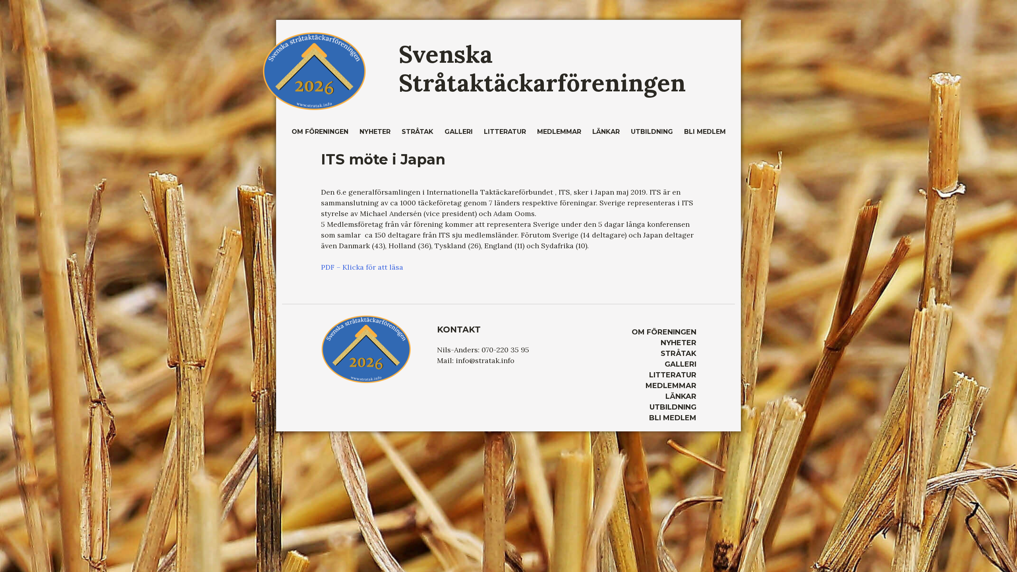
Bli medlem (705, 131)
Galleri (459, 131)
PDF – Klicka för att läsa (362, 267)
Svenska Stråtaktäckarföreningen (542, 68)
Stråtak (417, 131)
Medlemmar (559, 131)
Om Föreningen (320, 131)
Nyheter (375, 131)
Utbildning (652, 131)
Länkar (606, 131)
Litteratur (505, 131)
